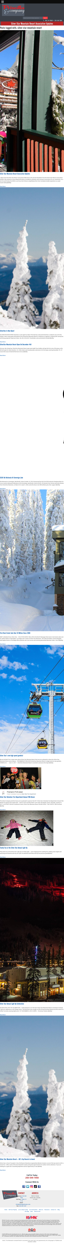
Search (45, 18)
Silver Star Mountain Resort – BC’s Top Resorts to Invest (17, 1159)
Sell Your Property (12, 1209)
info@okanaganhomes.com (23, 1204)
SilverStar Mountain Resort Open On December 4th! (16, 344)
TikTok (35, 1186)
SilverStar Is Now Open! (7, 331)
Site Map (27, 1211)
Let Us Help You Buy (23, 1209)
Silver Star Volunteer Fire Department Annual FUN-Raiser (17, 797)
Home (5, 1209)
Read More (3, 186)
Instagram (31, 1186)
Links (31, 1211)
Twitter (27, 1186)
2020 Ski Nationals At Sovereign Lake (11, 477)
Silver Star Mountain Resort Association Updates (15, 174)
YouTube (39, 1186)
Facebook (23, 1186)
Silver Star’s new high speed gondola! (11, 755)
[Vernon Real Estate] (13, 9)
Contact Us (53, 1209)
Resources (47, 1209)
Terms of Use (37, 1211)
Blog (59, 1209)
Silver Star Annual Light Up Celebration (12, 1004)
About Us (41, 1209)
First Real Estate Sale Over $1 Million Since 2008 (15, 633)
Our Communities (33, 1209)
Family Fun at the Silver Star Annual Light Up (13, 848)
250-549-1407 (22, 1206)
